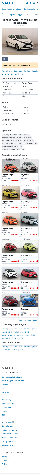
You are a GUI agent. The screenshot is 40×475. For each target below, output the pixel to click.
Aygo (20, 14)
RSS (3, 415)
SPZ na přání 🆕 (8, 422)
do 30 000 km (7, 335)
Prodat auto (6, 407)
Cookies (5, 384)
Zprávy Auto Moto (9, 441)
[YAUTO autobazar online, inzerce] (8, 3)
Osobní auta (7, 9)
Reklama (5, 392)
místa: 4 (27, 335)
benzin (35, 71)
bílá (33, 335)
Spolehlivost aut (8, 445)
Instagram (6, 456)
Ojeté (27, 332)
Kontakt (5, 388)
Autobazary (18, 9)
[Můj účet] (34, 3)
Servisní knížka (18, 338)
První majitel (6, 338)
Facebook (5, 460)
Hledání (5, 411)
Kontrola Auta (7, 426)
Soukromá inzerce (31, 9)
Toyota (12, 14)
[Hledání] (30, 3)
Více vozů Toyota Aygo (28, 320)
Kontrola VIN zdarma (10, 434)
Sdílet (5, 59)
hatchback (27, 71)
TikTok (4, 464)
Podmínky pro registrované (13, 381)
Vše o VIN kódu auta (10, 437)
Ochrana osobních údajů (12, 377)
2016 (21, 74)
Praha (16, 74)
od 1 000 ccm (18, 335)
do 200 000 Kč (7, 74)
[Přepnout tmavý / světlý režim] (37, 3)
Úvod (4, 14)
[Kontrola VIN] (27, 3)
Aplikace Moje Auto (9, 430)
